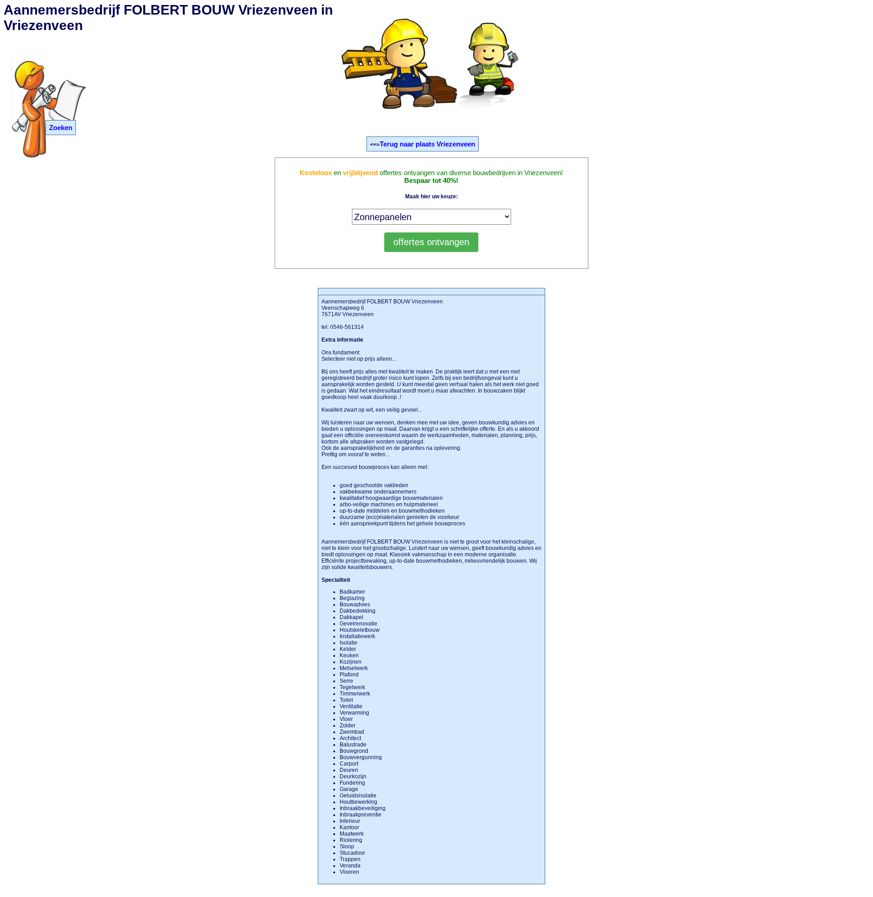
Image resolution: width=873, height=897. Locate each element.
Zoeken (60, 127)
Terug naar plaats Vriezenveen (427, 144)
